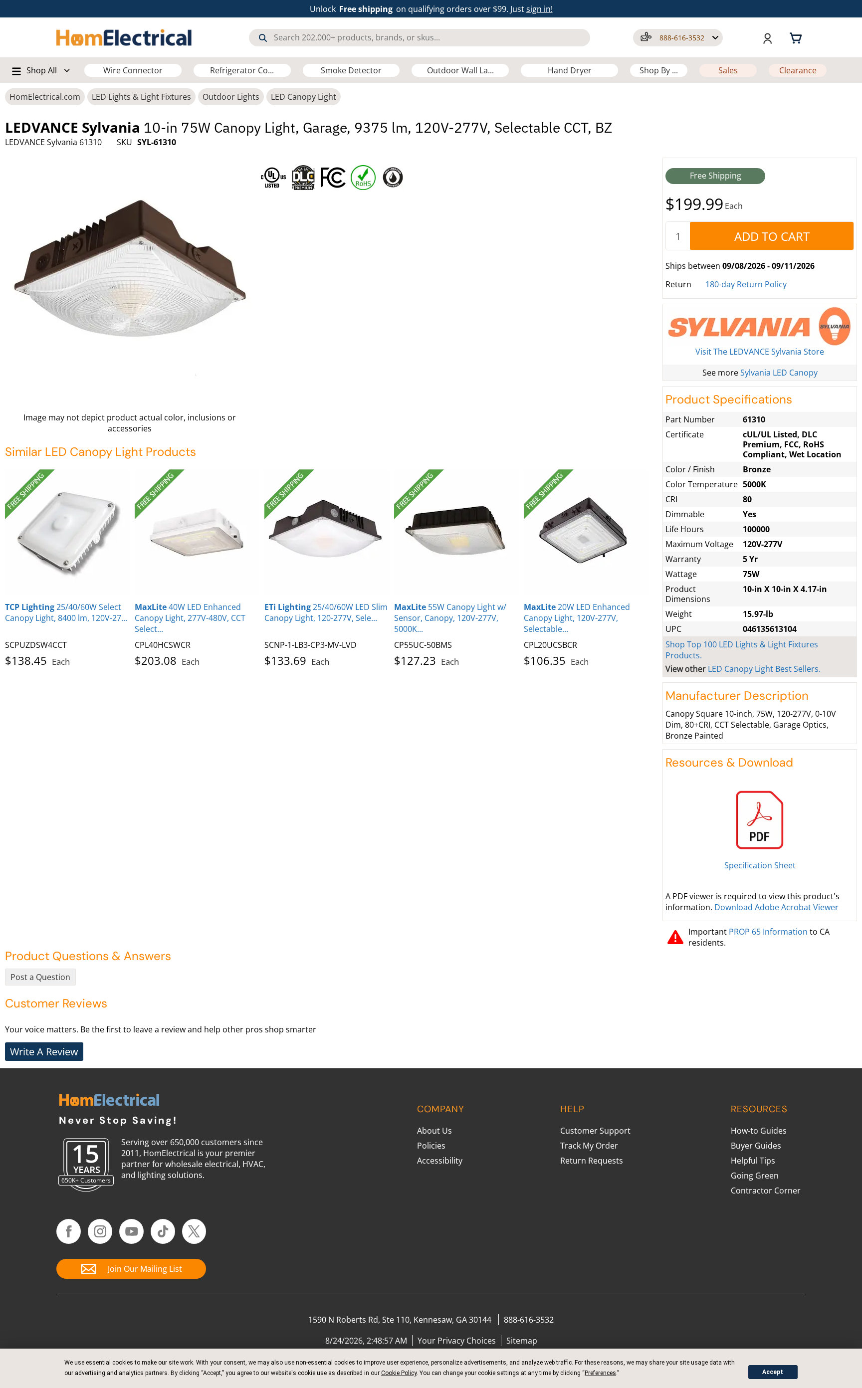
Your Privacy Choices (457, 1340)
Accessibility (439, 1160)
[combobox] (419, 37)
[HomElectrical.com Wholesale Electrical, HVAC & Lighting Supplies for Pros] (125, 37)
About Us (434, 1130)
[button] (678, 37)
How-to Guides (759, 1130)
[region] (458, 175)
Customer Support (595, 1130)
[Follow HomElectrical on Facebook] (68, 1231)
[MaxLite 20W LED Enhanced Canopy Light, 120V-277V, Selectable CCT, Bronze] (586, 531)
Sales (728, 70)
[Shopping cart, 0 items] (797, 37)
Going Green (755, 1175)
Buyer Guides (756, 1145)
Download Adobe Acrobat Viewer (776, 907)
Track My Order (589, 1145)
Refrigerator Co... (242, 70)
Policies (431, 1145)
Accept (772, 1372)
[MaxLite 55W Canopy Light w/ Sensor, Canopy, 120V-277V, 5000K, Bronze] (456, 531)
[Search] (263, 37)
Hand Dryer (570, 70)
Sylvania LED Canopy (779, 372)
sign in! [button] (539, 8)
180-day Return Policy (746, 284)
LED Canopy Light (303, 96)
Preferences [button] (600, 1373)
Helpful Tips (753, 1160)
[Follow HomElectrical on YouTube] (131, 1231)
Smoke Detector (351, 70)
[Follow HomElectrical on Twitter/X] (194, 1231)
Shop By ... (659, 70)
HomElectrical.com (44, 96)
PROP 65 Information (768, 931)
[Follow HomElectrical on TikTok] (163, 1231)
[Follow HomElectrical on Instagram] (100, 1231)
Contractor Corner (766, 1190)
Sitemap (521, 1340)
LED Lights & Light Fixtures (141, 96)
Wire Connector (133, 70)
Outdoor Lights (231, 96)
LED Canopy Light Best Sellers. (764, 668)
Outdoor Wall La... (460, 70)
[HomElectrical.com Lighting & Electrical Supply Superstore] (109, 1101)
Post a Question (40, 977)
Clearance (798, 70)
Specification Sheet (760, 865)
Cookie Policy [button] (399, 1373)
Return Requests (591, 1160)
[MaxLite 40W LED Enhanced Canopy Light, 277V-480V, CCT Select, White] (197, 531)
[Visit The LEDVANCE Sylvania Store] (760, 326)
